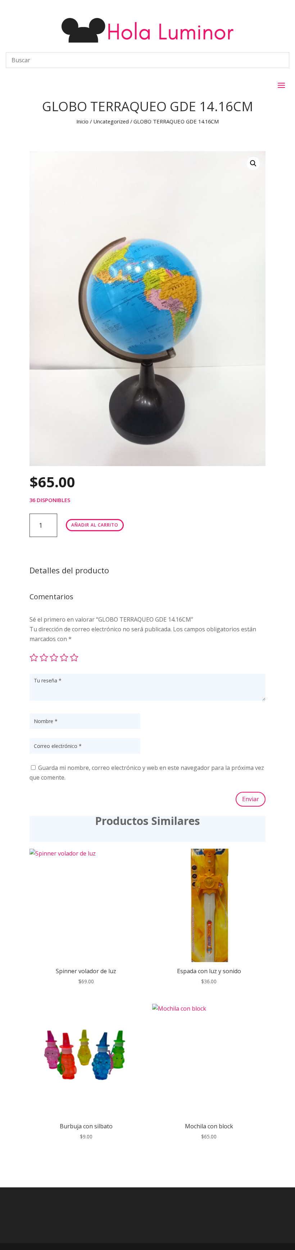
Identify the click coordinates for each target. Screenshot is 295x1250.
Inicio (82, 121)
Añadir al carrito (94, 525)
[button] (253, 163)
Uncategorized (111, 121)
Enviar (250, 799)
